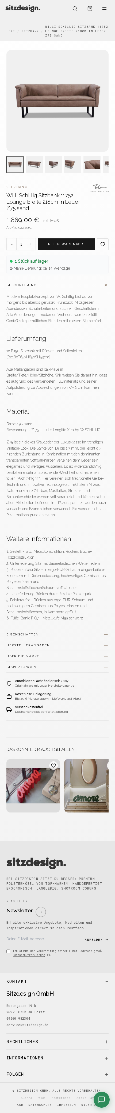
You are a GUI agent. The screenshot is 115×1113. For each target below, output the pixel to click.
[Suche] (75, 8)
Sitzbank (30, 31)
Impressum (66, 1105)
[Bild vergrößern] (57, 101)
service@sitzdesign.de (27, 1025)
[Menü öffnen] (104, 8)
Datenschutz (40, 1105)
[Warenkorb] (90, 8)
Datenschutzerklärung (29, 955)
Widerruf (89, 1105)
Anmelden (94, 940)
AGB (20, 1105)
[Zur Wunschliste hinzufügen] (103, 244)
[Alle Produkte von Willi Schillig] (99, 188)
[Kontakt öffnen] (102, 1100)
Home (10, 31)
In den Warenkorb (66, 244)
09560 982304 (18, 1018)
